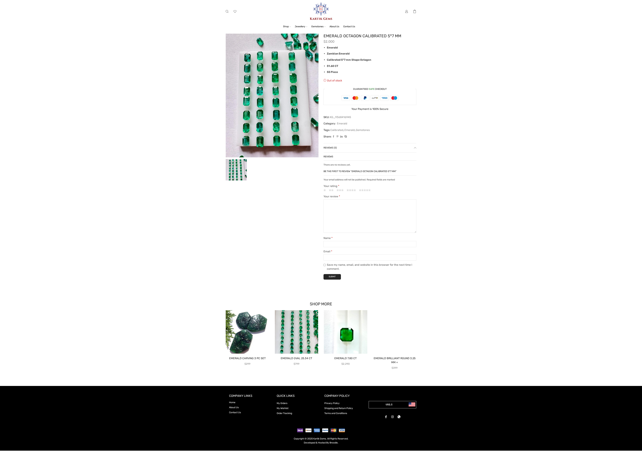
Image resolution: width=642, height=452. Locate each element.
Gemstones (317, 26)
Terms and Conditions (335, 413)
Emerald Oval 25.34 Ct (296, 358)
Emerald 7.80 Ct (345, 358)
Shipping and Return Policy (338, 408)
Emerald (342, 123)
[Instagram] (392, 417)
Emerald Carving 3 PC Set (247, 358)
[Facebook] (334, 136)
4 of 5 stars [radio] (351, 190)
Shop (286, 26)
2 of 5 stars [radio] (331, 190)
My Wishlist (282, 408)
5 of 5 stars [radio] (365, 190)
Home (232, 402)
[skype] (345, 136)
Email (328, 251)
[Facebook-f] (386, 417)
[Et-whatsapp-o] (399, 417)
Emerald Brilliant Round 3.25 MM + (394, 360)
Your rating (331, 186)
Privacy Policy (332, 403)
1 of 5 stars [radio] (325, 190)
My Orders (282, 403)
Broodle (334, 442)
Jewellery (300, 26)
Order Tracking (284, 413)
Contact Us (349, 26)
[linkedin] (341, 136)
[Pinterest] (337, 136)
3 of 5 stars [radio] (340, 190)
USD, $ (389, 404)
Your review (332, 196)
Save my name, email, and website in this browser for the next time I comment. (369, 266)
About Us (334, 26)
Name (328, 238)
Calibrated (336, 130)
